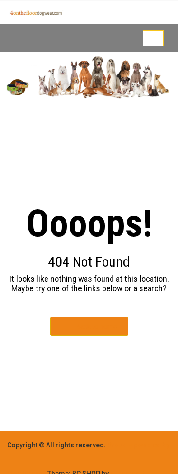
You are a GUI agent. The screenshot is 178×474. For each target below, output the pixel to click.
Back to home (96, 326)
